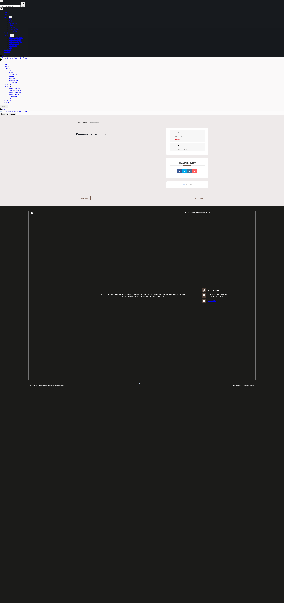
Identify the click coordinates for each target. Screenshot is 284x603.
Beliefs (11, 72)
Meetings (12, 78)
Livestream (13, 96)
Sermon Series (14, 94)
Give (10, 98)
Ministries (7, 84)
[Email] (194, 171)
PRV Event (85, 198)
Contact (7, 102)
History (11, 76)
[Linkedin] (189, 171)
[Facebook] (1, 61)
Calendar (7, 100)
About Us (12, 70)
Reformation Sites (249, 385)
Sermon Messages (15, 92)
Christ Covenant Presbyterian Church (52, 385)
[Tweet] (184, 171)
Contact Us (212, 301)
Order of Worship (15, 90)
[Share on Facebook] (179, 171)
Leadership (13, 82)
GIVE (4, 109)
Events (85, 122)
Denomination (14, 74)
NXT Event (199, 198)
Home (6, 64)
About (6, 68)
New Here (8, 66)
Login (233, 385)
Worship (7, 86)
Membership (13, 80)
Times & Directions (16, 88)
